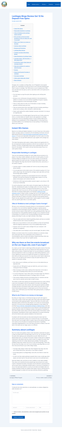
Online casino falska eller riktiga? (21, 78)
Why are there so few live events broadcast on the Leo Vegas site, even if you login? (23, 38)
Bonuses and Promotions (20, 48)
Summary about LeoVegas (20, 46)
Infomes (44, 4)
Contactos (57, 4)
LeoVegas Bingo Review (19, 50)
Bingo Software (17, 80)
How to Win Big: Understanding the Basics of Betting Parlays (31, 305)
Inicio (29, 4)
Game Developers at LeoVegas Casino (23, 56)
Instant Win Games (18, 28)
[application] (39, 4)
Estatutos (51, 4)
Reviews (16, 70)
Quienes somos (35, 4)
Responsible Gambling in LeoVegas (22, 30)
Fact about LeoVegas (19, 76)
